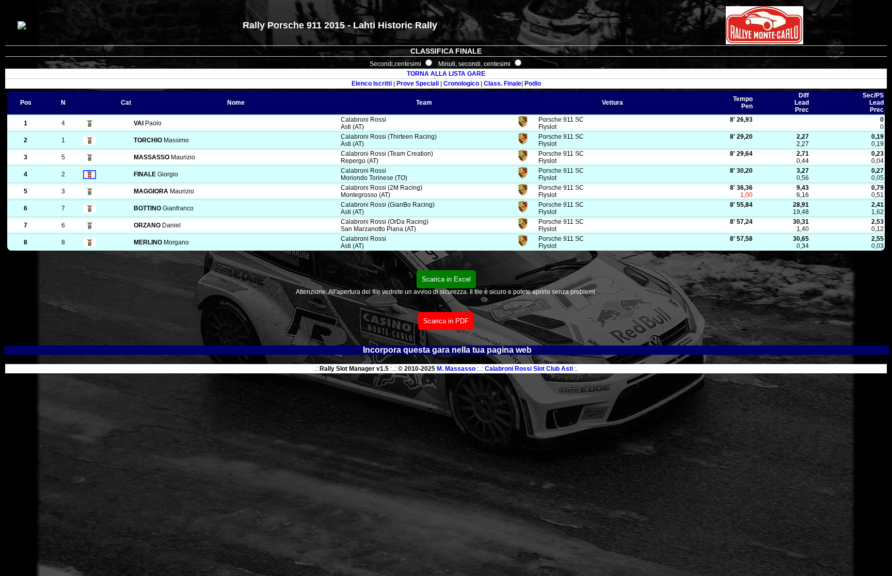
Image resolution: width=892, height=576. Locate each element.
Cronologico (461, 83)
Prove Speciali (417, 83)
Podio (532, 83)
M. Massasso (456, 368)
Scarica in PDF (446, 321)
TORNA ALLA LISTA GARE (446, 73)
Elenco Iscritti (372, 83)
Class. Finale (502, 83)
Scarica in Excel (446, 279)
